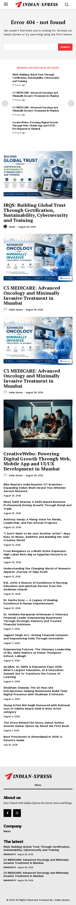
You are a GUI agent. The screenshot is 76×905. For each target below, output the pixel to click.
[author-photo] (6, 227)
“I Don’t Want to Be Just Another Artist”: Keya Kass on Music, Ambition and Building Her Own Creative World (37, 537)
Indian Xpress (16, 309)
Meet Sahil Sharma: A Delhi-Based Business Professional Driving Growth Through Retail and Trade (37, 505)
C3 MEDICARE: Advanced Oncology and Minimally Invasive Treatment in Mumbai (35, 94)
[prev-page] (5, 103)
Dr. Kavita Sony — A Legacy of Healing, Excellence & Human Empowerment (31, 601)
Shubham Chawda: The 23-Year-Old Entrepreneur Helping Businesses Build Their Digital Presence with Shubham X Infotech (36, 691)
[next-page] (71, 103)
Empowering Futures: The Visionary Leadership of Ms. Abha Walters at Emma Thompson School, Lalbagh (37, 653)
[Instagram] (17, 813)
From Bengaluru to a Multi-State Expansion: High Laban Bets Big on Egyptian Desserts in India (35, 554)
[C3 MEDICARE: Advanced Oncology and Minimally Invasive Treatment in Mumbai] (38, 258)
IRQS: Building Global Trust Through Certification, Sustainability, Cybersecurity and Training (35, 77)
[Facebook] (7, 813)
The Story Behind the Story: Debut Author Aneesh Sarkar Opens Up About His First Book (36, 724)
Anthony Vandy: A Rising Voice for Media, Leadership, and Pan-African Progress (33, 521)
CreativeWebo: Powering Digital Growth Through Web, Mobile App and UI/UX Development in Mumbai (35, 125)
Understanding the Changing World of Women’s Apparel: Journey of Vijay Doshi (37, 570)
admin (12, 227)
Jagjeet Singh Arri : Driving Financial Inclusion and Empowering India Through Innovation (36, 636)
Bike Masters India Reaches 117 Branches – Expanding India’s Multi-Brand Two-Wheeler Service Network (35, 488)
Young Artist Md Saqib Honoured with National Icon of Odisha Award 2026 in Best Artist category (37, 709)
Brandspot (10, 854)
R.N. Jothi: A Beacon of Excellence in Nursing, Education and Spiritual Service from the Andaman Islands (36, 586)
